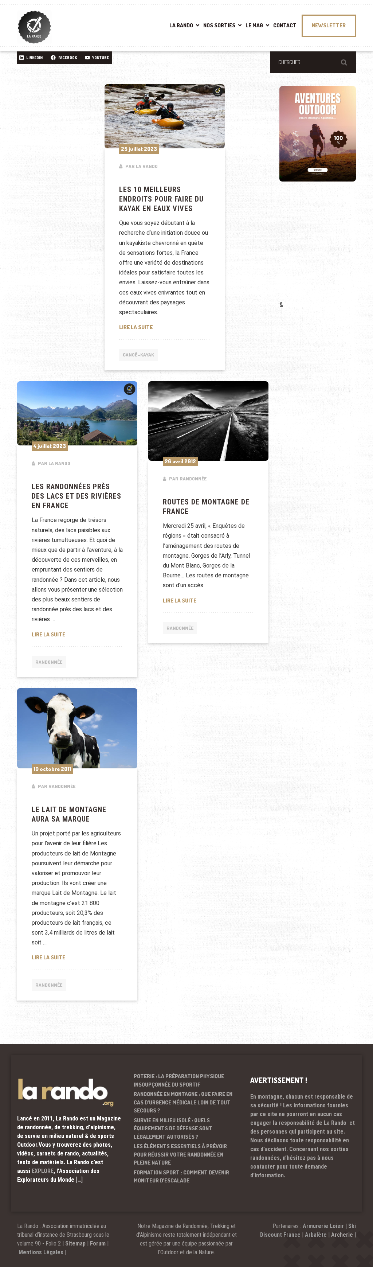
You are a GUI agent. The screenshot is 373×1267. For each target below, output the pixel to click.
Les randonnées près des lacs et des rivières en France (76, 496)
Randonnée (48, 662)
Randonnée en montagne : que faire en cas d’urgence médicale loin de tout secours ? (183, 1102)
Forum (98, 1243)
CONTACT (285, 25)
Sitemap (75, 1243)
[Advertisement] (326, 251)
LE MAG (254, 25)
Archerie (342, 1234)
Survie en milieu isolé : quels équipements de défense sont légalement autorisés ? (173, 1128)
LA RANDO (181, 25)
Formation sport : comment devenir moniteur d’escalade (181, 1176)
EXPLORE (43, 1170)
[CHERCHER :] (313, 62)
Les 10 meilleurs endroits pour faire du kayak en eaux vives (161, 199)
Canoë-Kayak (138, 355)
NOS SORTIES (219, 25)
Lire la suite (164, 327)
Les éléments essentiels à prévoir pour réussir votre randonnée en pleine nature (180, 1154)
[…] (79, 1179)
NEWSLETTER (329, 25)
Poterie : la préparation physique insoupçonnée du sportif (179, 1080)
